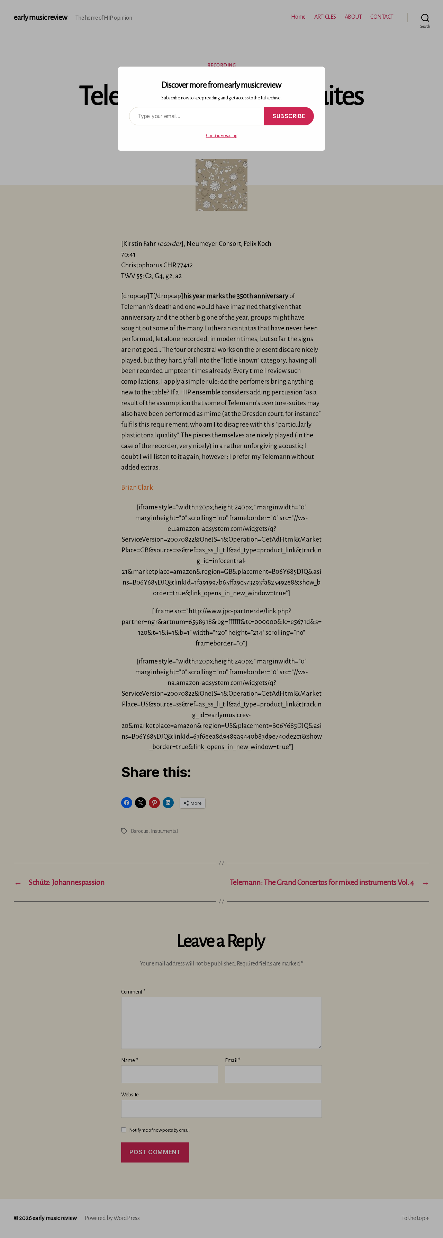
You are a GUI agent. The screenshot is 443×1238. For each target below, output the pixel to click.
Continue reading (221, 135)
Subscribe (289, 116)
